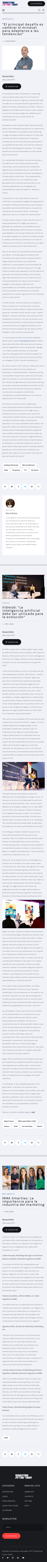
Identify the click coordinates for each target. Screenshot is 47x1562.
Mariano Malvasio (28, 465)
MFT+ (27, 1506)
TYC (25, 470)
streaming (16, 470)
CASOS (5, 1496)
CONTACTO (29, 1496)
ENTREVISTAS (7, 19)
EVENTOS (6, 603)
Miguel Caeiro (9, 1121)
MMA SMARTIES (8, 1194)
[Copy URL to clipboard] (38, 486)
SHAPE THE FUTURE (10, 1506)
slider (6, 470)
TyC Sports (35, 470)
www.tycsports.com (27, 341)
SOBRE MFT (29, 1492)
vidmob (39, 1126)
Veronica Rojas (27, 1126)
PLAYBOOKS (7, 1510)
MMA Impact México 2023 (27, 1121)
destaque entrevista (11, 465)
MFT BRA (28, 1501)
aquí (33, 1112)
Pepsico (6, 1126)
